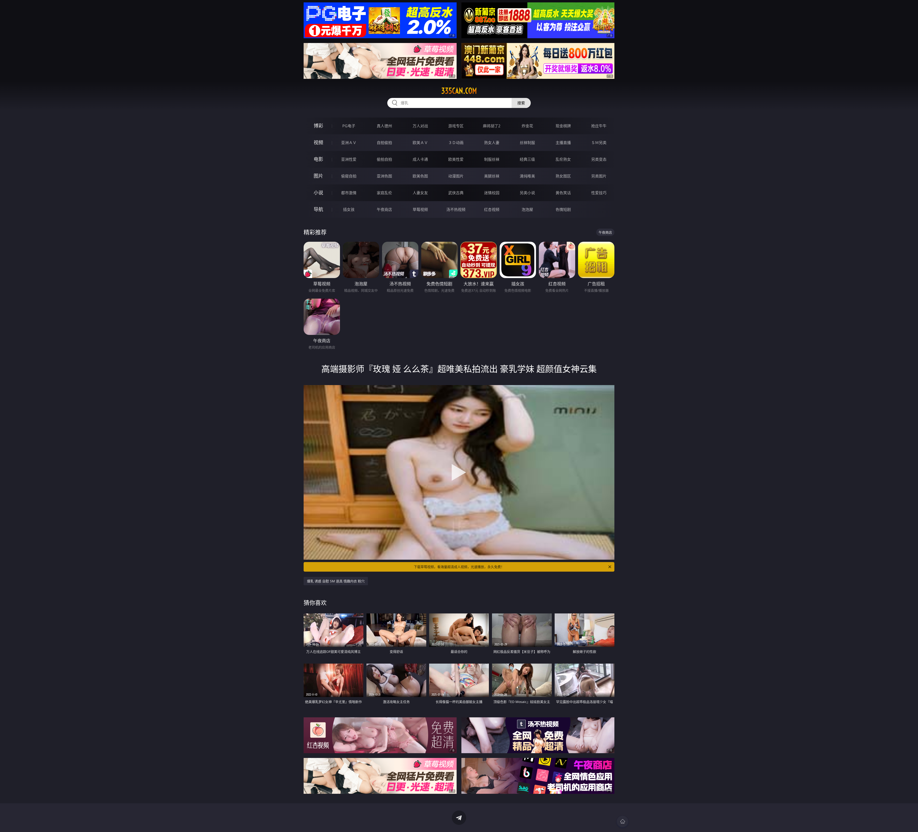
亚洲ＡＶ (348, 142)
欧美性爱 (456, 159)
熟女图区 (563, 176)
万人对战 (420, 126)
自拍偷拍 (384, 142)
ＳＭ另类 (599, 142)
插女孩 (349, 209)
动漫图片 (456, 176)
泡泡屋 (527, 209)
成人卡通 (420, 159)
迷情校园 (491, 192)
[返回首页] (622, 821)
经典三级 (527, 159)
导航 (318, 209)
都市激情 (348, 192)
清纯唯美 (527, 176)
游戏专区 (456, 126)
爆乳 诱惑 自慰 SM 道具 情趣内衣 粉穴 (336, 581)
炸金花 (527, 126)
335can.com (459, 91)
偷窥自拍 (348, 176)
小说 (318, 192)
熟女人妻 (491, 142)
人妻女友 (420, 192)
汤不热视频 (455, 209)
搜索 (521, 103)
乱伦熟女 (563, 159)
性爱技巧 (599, 192)
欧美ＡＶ (420, 142)
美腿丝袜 (491, 176)
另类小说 (527, 192)
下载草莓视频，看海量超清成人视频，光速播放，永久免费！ (459, 566)
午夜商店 (384, 209)
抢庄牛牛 (599, 126)
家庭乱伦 (384, 192)
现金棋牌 (563, 126)
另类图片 (599, 176)
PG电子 (348, 126)
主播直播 (563, 142)
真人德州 (384, 126)
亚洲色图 (384, 176)
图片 (318, 176)
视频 (318, 142)
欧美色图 (420, 176)
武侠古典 (456, 192)
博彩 (318, 126)
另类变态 (599, 159)
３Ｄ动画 (456, 142)
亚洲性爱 (348, 159)
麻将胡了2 (491, 126)
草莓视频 (420, 209)
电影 (318, 159)
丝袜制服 (527, 142)
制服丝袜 (491, 159)
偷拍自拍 (384, 159)
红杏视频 (491, 209)
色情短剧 (563, 209)
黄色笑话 (563, 192)
